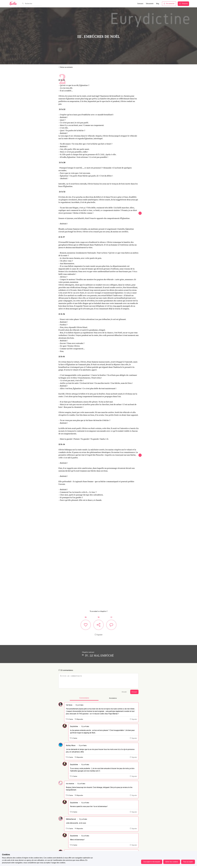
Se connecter (170, 3)
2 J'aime (74, 738)
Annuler (124, 692)
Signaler (99, 635)
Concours (140, 3)
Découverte (149, 3)
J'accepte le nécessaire (151, 862)
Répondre (79, 719)
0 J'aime (70, 719)
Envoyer (134, 692)
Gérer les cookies (171, 862)
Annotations (113, 698)
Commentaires (84, 698)
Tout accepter (188, 862)
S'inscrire (185, 3)
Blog (157, 3)
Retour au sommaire (66, 67)
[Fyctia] (13, 3)
